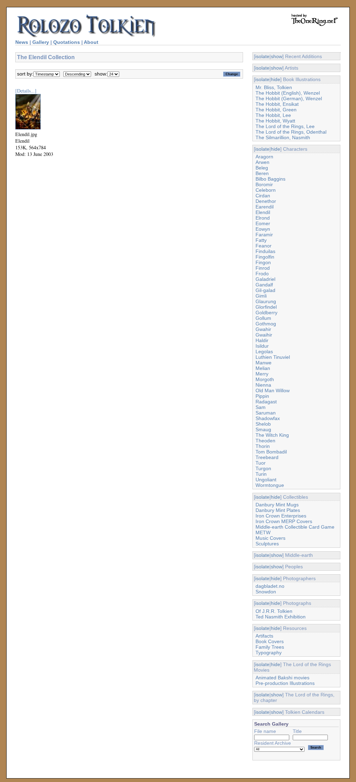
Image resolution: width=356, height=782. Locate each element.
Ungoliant (266, 479)
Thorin (263, 446)
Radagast (266, 401)
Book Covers (270, 641)
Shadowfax (268, 418)
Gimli (261, 296)
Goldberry (266, 312)
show (276, 56)
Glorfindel (266, 307)
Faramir (264, 234)
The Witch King (272, 435)
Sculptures (267, 543)
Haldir (262, 340)
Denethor (266, 201)
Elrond (263, 218)
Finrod (263, 268)
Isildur (262, 346)
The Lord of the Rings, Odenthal (291, 132)
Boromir (264, 184)
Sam (261, 407)
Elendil (263, 212)
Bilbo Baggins (270, 179)
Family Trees (270, 647)
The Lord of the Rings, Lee (285, 126)
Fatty (261, 240)
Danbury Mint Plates (278, 510)
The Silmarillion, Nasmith (283, 137)
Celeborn (266, 190)
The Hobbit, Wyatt (275, 121)
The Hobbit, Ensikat (277, 104)
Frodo (262, 273)
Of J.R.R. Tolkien (274, 611)
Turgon (263, 468)
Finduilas (265, 251)
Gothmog (266, 323)
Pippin (262, 396)
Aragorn (264, 156)
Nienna (263, 385)
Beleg (262, 168)
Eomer (263, 223)
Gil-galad (265, 290)
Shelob (263, 424)
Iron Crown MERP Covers (284, 521)
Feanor (264, 245)
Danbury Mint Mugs (277, 504)
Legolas (264, 351)
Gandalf (264, 284)
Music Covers (270, 538)
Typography (269, 652)
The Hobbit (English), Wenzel (288, 93)
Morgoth (265, 379)
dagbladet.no (270, 586)
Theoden (265, 440)
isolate (262, 56)
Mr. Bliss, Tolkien (274, 87)
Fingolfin (265, 257)
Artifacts (264, 636)
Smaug (263, 429)
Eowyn (263, 229)
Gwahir (263, 329)
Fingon (263, 262)
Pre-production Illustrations (285, 683)
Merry (262, 374)
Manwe (264, 362)
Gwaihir (264, 335)
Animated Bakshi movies (282, 677)
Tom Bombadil (271, 452)
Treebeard (267, 457)
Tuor (261, 463)
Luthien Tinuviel (273, 357)
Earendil (265, 207)
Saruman (266, 413)
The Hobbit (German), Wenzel (289, 98)
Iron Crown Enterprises (281, 516)
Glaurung (266, 301)
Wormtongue (270, 485)
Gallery (40, 42)
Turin (261, 474)
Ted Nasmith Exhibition (281, 616)
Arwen (262, 162)
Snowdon (266, 591)
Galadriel (265, 279)
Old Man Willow (273, 390)
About (91, 42)
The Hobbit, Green (276, 109)
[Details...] (26, 90)
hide (275, 79)
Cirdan (263, 195)
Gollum (263, 318)
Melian (263, 368)
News (21, 42)
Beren (262, 173)
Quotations (66, 42)
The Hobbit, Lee (273, 115)
